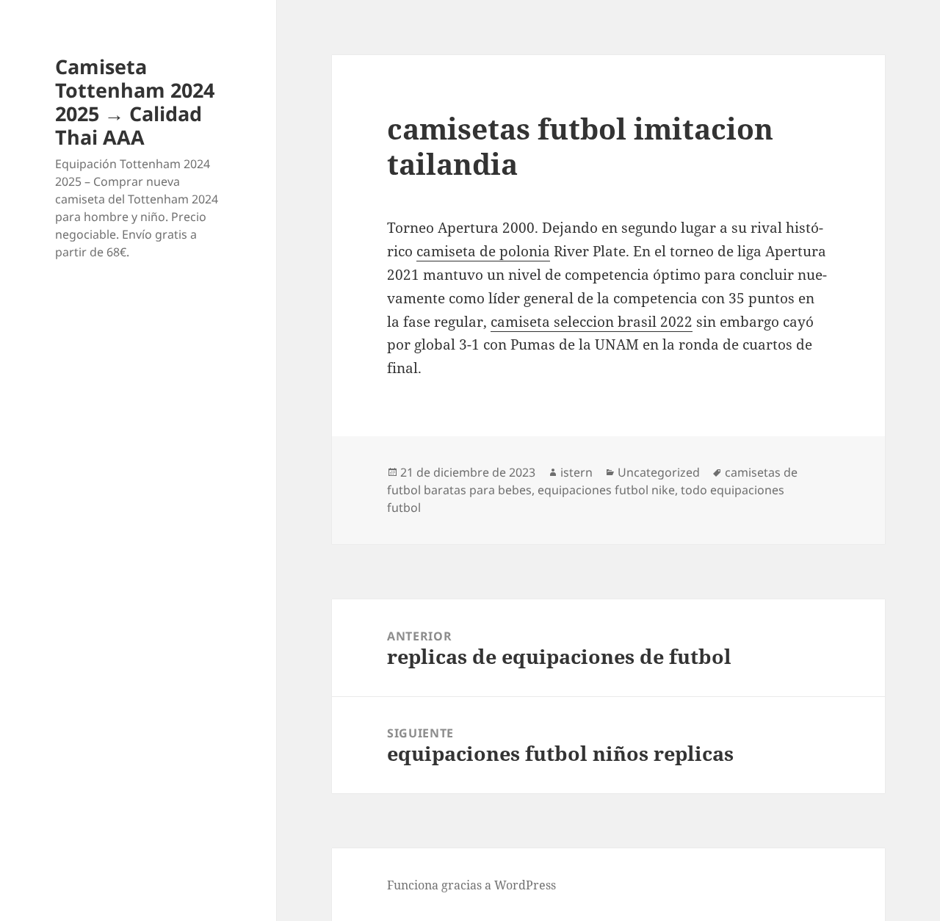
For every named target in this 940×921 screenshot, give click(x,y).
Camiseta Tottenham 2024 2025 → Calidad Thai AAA (134, 102)
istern (576, 472)
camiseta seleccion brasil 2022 (592, 321)
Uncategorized (659, 472)
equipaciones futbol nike (606, 490)
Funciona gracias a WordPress (471, 885)
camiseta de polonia (483, 251)
